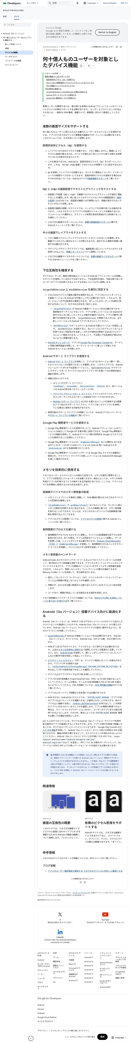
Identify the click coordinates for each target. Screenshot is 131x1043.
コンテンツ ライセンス (80, 893)
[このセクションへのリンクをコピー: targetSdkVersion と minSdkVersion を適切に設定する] (110, 289)
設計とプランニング (68, 47)
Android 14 (88, 970)
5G (54, 982)
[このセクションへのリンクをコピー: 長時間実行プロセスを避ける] (78, 529)
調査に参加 (119, 978)
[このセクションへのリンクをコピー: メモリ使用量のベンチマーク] (78, 554)
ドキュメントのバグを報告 (120, 966)
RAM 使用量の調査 (103, 685)
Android (40, 960)
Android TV (73, 980)
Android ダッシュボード (59, 342)
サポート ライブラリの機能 (62, 415)
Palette (101, 386)
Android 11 (88, 982)
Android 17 (88, 957)
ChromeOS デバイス (74, 969)
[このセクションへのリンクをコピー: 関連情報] (57, 786)
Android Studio (110, 3)
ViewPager (59, 386)
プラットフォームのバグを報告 (120, 959)
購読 (102, 1037)
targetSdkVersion (56, 636)
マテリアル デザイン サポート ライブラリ (72, 394)
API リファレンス (106, 976)
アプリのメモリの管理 (91, 519)
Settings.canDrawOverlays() (85, 703)
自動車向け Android (73, 975)
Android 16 (88, 961)
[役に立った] (117, 47)
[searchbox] (17, 25)
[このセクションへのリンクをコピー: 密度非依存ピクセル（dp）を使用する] (89, 145)
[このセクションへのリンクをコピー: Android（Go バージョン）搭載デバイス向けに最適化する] (48, 616)
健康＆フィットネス (58, 966)
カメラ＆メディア (59, 973)
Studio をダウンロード (105, 982)
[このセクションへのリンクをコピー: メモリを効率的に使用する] (82, 470)
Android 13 (88, 974)
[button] (16, 34)
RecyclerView (87, 386)
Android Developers (50, 47)
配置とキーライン (74, 252)
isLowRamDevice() (57, 505)
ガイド (16, 16)
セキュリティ (42, 970)
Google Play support (120, 973)
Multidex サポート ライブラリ (66, 401)
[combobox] (60, 3)
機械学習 (56, 961)
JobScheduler (55, 448)
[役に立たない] (121, 47)
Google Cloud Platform (47, 1017)
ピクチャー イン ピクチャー (60, 660)
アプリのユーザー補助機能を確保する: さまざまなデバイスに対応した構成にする (85, 871)
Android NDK (105, 987)
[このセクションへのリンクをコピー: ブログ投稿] (58, 865)
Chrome (40, 1009)
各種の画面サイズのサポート (104, 256)
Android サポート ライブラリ (61, 361)
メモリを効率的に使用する (70, 650)
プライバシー (58, 978)
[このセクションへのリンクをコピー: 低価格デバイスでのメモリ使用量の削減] (91, 492)
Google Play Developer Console (95, 342)
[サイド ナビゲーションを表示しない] (30, 1038)
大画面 (71, 960)
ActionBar (72, 386)
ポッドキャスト (42, 987)
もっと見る (31, 3)
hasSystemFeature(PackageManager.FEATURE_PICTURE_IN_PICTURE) (85, 666)
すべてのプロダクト (45, 1021)
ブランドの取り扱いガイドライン (75, 1031)
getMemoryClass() (79, 505)
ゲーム (55, 957)
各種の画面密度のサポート (97, 222)
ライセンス (55, 1031)
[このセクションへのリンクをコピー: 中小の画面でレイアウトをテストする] (88, 232)
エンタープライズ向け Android (43, 965)
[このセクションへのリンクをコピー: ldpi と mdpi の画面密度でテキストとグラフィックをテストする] (118, 189)
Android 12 (88, 978)
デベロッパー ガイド (105, 970)
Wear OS (72, 964)
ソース (40, 974)
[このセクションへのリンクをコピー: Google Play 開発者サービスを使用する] (91, 423)
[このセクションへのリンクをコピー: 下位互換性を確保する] (76, 270)
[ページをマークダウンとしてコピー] (89, 66)
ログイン (124, 3)
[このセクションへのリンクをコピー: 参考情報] (57, 852)
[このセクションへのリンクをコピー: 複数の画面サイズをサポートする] (91, 126)
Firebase (41, 1013)
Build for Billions (13, 10)
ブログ (40, 982)
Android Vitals (66, 653)
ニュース (41, 978)
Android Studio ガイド (106, 963)
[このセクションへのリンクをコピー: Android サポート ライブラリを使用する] (92, 356)
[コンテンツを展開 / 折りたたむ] (60, 73)
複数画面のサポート (97, 178)
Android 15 (88, 965)
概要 (5, 16)
